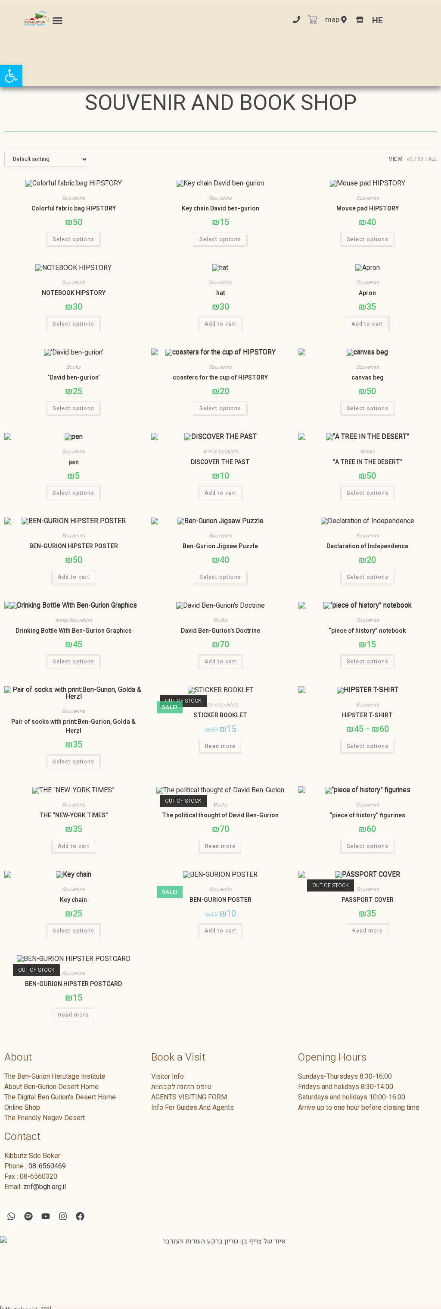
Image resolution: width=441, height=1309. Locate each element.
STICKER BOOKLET (220, 715)
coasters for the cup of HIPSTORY (220, 377)
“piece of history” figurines (367, 815)
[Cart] (312, 21)
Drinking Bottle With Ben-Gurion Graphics (74, 630)
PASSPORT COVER (368, 899)
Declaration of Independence (367, 546)
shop (61, 620)
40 (410, 159)
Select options (73, 239)
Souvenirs (73, 198)
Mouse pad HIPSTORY (367, 208)
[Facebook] (80, 1216)
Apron (367, 293)
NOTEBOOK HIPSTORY (74, 293)
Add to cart (220, 324)
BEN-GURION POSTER (220, 899)
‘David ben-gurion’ (73, 377)
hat (220, 293)
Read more (220, 746)
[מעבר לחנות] (360, 20)
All (432, 159)
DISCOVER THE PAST (220, 462)
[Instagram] (63, 1216)
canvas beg (367, 377)
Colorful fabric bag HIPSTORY (73, 208)
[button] (58, 21)
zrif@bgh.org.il (44, 1187)
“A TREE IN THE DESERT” (367, 462)
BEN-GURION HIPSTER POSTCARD (73, 984)
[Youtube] (46, 1216)
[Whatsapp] (11, 1216)
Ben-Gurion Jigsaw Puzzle (220, 546)
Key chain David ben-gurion (220, 208)
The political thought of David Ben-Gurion (220, 815)
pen (73, 462)
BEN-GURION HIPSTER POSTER (73, 546)
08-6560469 (47, 1166)
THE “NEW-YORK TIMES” (73, 815)
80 (420, 159)
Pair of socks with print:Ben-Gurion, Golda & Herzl (73, 726)
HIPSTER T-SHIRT (367, 715)
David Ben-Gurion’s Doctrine (220, 630)
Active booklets (220, 451)
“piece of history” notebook (367, 630)
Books (73, 367)
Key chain (73, 899)
